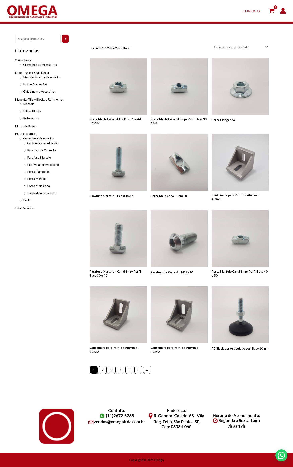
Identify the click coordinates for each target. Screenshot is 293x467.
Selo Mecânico (24, 208)
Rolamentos (31, 118)
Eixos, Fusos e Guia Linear (32, 72)
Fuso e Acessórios (35, 84)
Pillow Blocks (32, 111)
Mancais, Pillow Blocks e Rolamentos (39, 99)
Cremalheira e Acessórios (40, 64)
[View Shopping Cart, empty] (271, 11)
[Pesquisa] (65, 39)
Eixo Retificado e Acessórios (42, 77)
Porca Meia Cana (38, 186)
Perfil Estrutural (25, 133)
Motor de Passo (25, 126)
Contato (251, 11)
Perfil (26, 200)
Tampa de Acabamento (42, 193)
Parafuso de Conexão (41, 150)
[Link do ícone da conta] (283, 11)
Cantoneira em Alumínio (43, 143)
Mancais (28, 104)
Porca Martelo (37, 178)
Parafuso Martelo (39, 157)
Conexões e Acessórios (38, 138)
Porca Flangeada (38, 171)
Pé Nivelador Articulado (43, 164)
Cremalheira (23, 60)
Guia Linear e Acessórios (39, 91)
